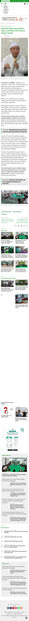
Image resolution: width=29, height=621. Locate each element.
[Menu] (2, 4)
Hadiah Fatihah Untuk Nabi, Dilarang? (7, 403)
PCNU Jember (6, 35)
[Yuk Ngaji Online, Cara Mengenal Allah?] (7, 410)
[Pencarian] (27, 4)
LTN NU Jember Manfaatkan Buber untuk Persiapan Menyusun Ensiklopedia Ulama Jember (21, 288)
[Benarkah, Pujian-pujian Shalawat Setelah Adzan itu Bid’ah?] (21, 412)
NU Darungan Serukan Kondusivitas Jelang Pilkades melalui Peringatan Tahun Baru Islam (21, 256)
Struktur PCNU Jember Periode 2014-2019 (13, 541)
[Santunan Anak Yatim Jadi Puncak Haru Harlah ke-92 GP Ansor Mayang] (14, 589)
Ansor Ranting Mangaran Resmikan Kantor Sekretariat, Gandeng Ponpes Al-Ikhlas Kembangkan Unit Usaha (18, 519)
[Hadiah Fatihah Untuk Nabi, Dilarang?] (7, 347)
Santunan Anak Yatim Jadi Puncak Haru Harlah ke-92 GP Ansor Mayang (18, 593)
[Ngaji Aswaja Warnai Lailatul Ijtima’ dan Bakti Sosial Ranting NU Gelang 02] (7, 249)
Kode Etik (10, 612)
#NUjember (4, 214)
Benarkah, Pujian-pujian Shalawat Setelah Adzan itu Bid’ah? (21, 419)
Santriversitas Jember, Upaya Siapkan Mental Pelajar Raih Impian (21, 306)
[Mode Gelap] (25, 4)
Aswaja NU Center (5, 26)
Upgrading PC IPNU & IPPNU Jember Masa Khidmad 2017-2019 (16, 532)
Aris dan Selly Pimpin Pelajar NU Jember (13, 536)
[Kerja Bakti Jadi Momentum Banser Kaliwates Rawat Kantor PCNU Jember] (7, 264)
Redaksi (23, 612)
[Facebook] (8, 608)
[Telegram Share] (24, 226)
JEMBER (7, 615)
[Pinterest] (13, 608)
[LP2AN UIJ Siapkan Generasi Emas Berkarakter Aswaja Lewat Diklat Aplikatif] (7, 235)
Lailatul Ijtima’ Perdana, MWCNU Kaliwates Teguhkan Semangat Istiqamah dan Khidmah (20, 242)
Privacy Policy (17, 612)
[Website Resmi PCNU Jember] (5, 4)
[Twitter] (11, 608)
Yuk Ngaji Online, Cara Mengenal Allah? (6, 416)
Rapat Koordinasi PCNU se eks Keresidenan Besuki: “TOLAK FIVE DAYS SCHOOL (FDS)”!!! (15, 557)
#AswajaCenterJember (6, 211)
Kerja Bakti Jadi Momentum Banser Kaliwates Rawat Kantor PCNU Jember (7, 270)
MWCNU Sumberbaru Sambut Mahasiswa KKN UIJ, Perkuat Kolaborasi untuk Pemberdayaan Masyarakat (20, 270)
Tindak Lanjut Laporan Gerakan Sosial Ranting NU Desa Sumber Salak (15, 552)
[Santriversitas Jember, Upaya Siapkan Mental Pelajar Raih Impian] (21, 299)
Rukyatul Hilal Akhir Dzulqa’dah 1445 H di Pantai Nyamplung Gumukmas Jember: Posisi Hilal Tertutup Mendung (7, 290)
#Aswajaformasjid (17, 211)
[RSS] (21, 608)
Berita (10, 26)
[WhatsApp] (18, 608)
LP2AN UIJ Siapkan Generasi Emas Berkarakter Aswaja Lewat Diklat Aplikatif (7, 242)
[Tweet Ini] (18, 226)
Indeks (5, 612)
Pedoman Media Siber (17, 613)
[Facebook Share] (16, 226)
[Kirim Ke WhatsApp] (27, 226)
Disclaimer (9, 613)
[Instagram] (16, 608)
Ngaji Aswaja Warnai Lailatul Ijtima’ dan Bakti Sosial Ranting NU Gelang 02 (7, 256)
